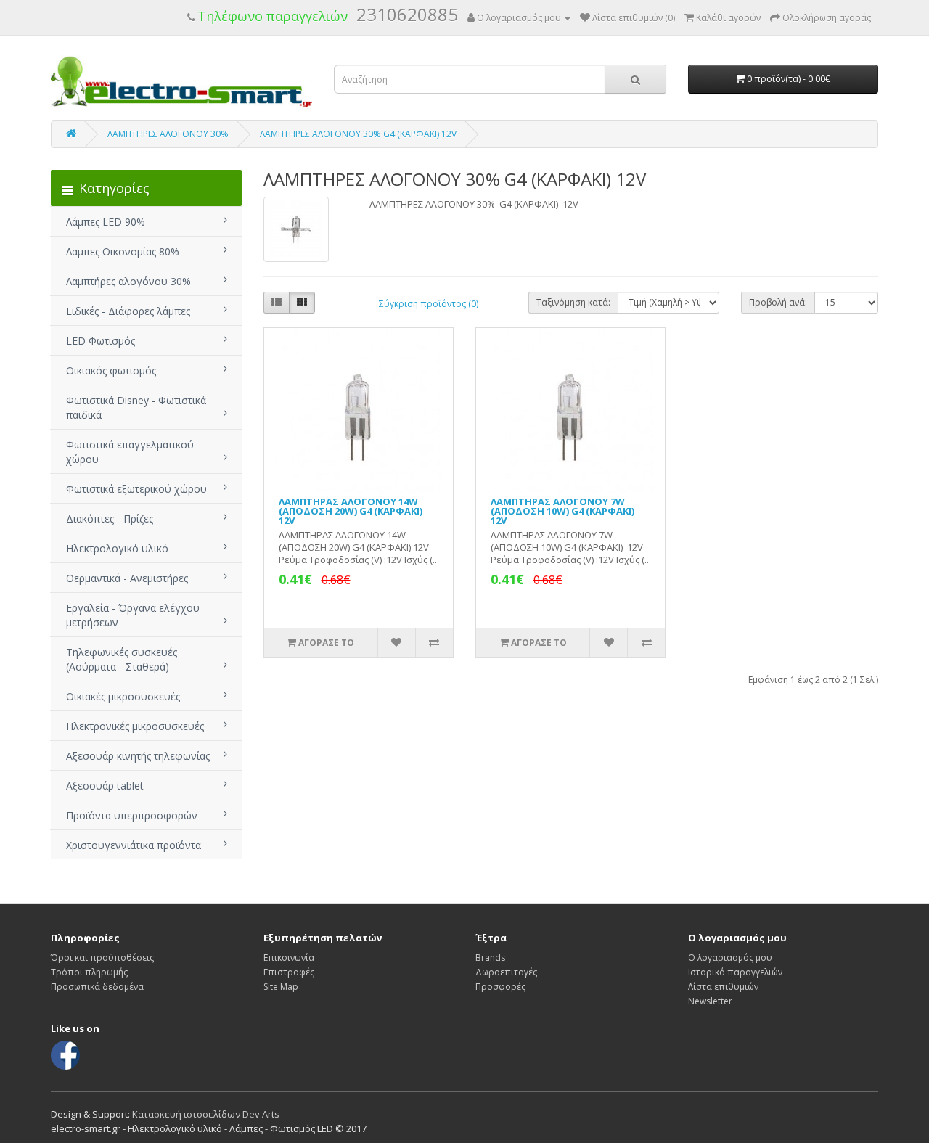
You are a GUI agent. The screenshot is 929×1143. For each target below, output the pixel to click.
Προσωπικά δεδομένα (97, 986)
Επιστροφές (288, 972)
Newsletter (710, 1001)
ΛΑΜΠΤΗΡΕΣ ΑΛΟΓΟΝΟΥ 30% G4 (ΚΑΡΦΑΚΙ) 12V (358, 134)
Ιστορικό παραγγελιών (735, 972)
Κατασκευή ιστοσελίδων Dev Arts (205, 1114)
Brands (490, 957)
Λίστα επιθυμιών (723, 986)
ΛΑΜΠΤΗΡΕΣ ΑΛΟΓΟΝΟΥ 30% (168, 134)
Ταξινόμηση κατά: (573, 302)
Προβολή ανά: (778, 302)
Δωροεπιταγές (506, 972)
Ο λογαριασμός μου (730, 957)
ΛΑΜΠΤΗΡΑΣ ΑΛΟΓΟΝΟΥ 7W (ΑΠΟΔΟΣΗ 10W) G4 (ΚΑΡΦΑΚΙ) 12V (562, 511)
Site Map (280, 986)
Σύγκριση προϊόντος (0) (428, 304)
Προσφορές (500, 986)
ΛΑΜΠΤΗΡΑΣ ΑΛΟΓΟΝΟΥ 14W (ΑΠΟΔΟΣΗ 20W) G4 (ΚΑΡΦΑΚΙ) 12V (350, 511)
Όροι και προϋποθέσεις (102, 957)
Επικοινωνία (288, 957)
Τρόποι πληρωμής (89, 972)
